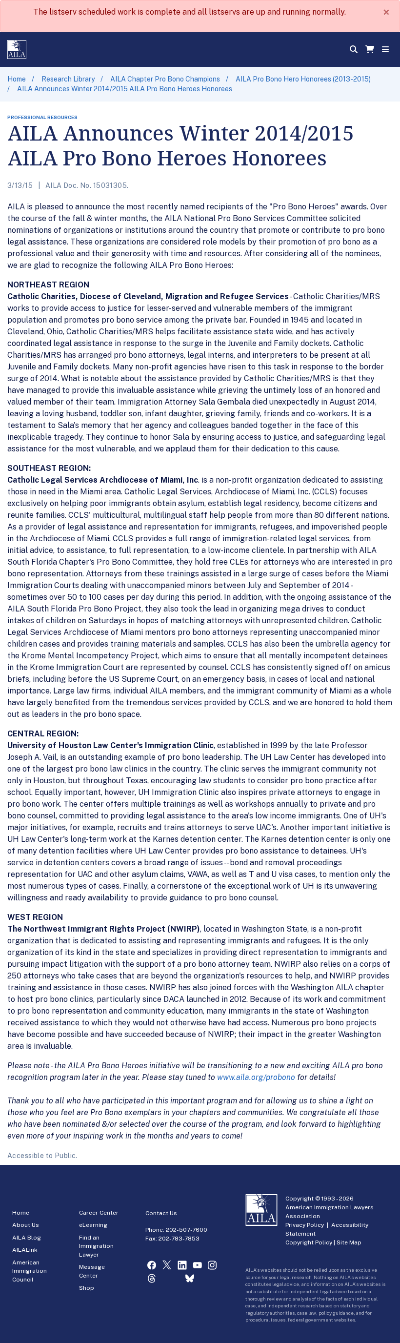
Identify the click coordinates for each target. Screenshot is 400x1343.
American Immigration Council (29, 1271)
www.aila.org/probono (256, 1077)
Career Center (99, 1212)
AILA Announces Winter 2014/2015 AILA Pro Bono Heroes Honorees (124, 89)
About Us (25, 1224)
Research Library (68, 79)
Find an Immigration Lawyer (96, 1246)
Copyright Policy (308, 1242)
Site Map (349, 1242)
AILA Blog (26, 1237)
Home (16, 79)
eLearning (93, 1224)
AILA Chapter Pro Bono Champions (165, 79)
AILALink (25, 1249)
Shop (86, 1287)
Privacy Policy (304, 1224)
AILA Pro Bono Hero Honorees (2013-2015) (303, 79)
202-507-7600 (186, 1229)
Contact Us (161, 1213)
